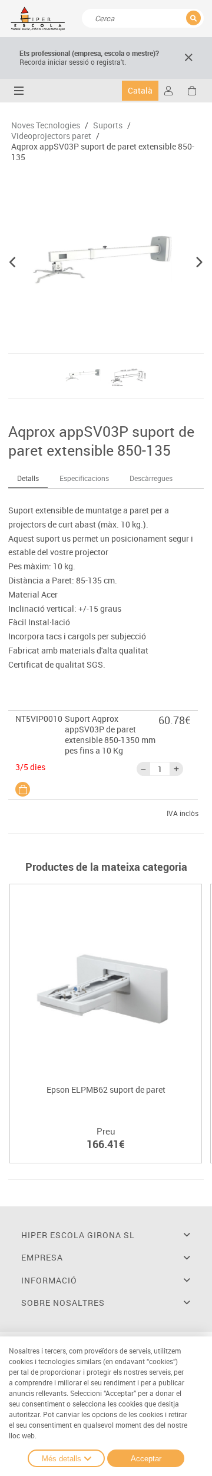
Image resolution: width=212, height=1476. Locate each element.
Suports (107, 125)
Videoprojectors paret (51, 136)
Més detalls (61, 1458)
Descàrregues (151, 478)
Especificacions (84, 478)
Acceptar (146, 1458)
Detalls (28, 478)
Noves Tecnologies (45, 125)
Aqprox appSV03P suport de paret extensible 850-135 (102, 151)
